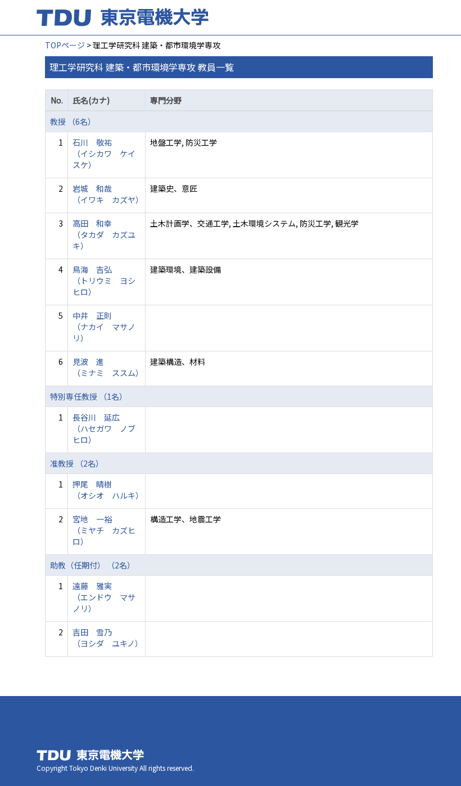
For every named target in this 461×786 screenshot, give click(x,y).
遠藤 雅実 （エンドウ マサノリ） (104, 597)
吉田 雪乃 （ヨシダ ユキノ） (108, 637)
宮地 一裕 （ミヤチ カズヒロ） (104, 530)
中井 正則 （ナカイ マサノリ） (104, 327)
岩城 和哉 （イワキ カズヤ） (108, 194)
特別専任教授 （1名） (88, 396)
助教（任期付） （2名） (92, 565)
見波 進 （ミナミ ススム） (108, 367)
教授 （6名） (73, 121)
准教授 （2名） (76, 463)
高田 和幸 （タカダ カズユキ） (104, 234)
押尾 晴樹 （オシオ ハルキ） (108, 489)
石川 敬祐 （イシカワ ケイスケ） (104, 153)
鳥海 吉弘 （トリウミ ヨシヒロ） (104, 280)
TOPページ (65, 45)
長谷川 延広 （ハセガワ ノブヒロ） (104, 428)
